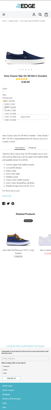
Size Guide (6, 195)
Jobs (4, 407)
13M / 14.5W (10, 120)
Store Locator (8, 390)
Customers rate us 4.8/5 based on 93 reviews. (25, 346)
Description (20, 147)
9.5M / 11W (10, 104)
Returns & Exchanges (11, 398)
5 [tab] (31, 69)
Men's (5, 370)
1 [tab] (19, 69)
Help (4, 403)
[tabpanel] (25, 45)
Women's (7, 366)
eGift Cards (7, 386)
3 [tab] (25, 69)
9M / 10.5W (10, 101)
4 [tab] (28, 69)
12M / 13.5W (10, 117)
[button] (22, 79)
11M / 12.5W (10, 113)
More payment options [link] (25, 130)
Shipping (32, 147)
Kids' (5, 373)
